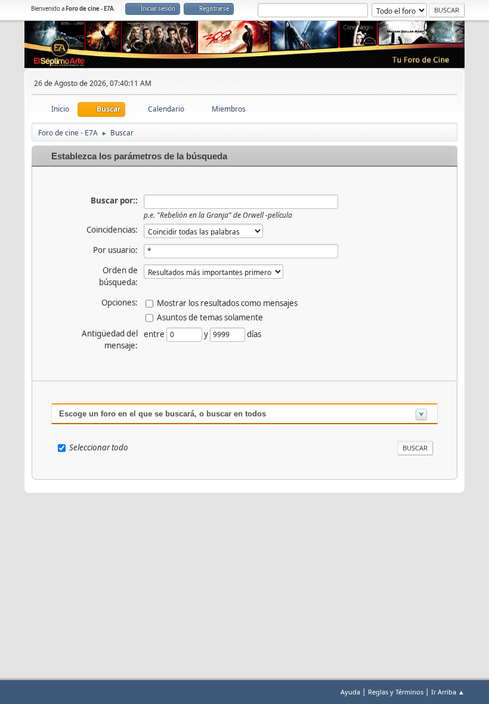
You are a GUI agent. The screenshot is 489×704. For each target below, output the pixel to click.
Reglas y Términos (395, 691)
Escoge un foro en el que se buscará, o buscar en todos (162, 413)
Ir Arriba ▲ (448, 691)
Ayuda (350, 691)
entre (155, 334)
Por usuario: (115, 250)
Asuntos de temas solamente (210, 317)
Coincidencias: (112, 229)
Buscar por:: (114, 200)
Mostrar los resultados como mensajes (227, 303)
